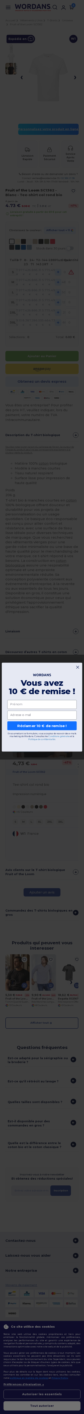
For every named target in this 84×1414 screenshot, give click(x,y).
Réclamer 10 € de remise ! (41, 726)
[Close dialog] (77, 667)
